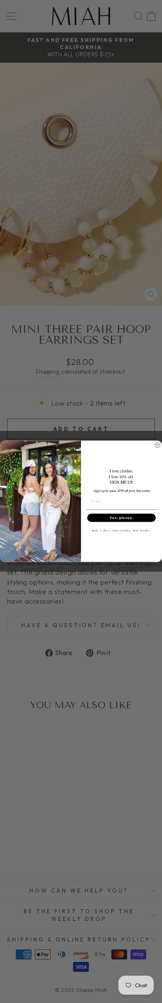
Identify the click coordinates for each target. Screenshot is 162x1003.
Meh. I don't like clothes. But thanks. (122, 530)
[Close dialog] (157, 445)
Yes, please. (121, 518)
